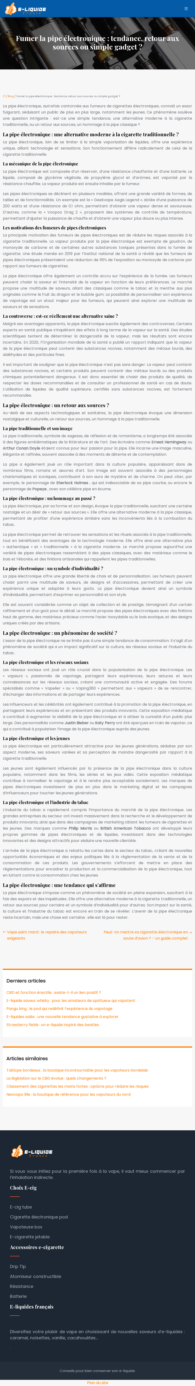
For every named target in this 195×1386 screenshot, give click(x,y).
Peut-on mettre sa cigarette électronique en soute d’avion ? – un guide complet (146, 935)
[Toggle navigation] (186, 8)
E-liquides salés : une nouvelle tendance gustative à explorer (62, 1016)
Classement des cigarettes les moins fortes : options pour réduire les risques (77, 1086)
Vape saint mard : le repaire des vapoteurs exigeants (47, 935)
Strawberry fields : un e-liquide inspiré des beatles (52, 1024)
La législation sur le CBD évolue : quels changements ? (56, 1078)
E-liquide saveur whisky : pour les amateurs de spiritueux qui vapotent (70, 1000)
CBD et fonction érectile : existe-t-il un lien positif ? (53, 992)
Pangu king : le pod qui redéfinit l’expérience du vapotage (59, 1008)
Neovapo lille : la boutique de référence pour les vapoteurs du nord (68, 1094)
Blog (11, 96)
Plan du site (97, 1383)
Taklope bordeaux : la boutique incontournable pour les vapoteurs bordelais (77, 1070)
